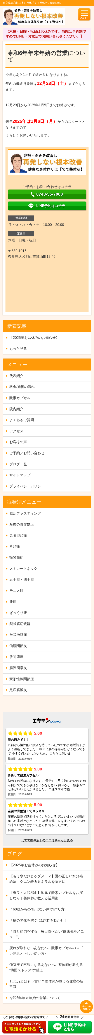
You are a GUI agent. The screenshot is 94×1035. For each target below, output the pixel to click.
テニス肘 (16, 591)
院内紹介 (16, 409)
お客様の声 (18, 442)
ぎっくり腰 (18, 613)
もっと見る (18, 348)
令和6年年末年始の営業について (34, 998)
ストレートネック (23, 568)
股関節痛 (16, 657)
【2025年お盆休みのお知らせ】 (34, 338)
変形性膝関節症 (21, 679)
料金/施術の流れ (22, 387)
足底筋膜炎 (18, 690)
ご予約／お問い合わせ (26, 453)
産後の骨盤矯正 (21, 524)
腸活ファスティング (25, 513)
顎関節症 (16, 557)
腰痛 (12, 601)
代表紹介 (16, 376)
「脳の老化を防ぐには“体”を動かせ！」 (40, 920)
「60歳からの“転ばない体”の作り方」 (38, 909)
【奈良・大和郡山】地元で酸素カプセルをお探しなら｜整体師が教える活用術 (46, 895)
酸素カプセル (19, 398)
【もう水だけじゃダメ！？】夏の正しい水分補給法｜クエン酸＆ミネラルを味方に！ (46, 879)
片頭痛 (14, 546)
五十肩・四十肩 (21, 579)
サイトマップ (19, 475)
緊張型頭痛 (18, 535)
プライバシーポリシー (26, 486)
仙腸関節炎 (18, 646)
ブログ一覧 (18, 464)
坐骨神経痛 (18, 635)
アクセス (16, 431)
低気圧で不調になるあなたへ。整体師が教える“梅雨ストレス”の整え (46, 967)
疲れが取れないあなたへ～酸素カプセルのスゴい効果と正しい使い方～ (46, 950)
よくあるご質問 (21, 420)
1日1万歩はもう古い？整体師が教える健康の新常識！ (46, 984)
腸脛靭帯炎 (18, 668)
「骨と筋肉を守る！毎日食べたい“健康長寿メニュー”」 (46, 934)
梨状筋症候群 (19, 624)
